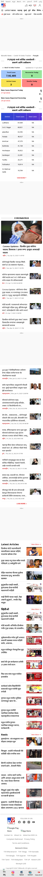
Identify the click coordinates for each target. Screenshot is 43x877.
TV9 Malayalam (17, 859)
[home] (2, 10)
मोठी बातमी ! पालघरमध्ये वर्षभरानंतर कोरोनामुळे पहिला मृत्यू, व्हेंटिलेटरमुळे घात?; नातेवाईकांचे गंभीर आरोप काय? (15, 307)
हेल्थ (3, 283)
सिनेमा (39, 10)
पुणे (29, 10)
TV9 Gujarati (21, 855)
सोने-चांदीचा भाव (17, 14)
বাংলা (24, 2)
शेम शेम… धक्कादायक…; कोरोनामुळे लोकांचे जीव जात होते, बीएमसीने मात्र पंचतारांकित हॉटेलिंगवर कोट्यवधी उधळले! (14, 418)
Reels (4, 734)
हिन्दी (2, 2)
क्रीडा (33, 10)
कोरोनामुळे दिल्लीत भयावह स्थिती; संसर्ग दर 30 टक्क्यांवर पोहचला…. (13, 263)
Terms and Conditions (20, 843)
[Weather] (27, 5)
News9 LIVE (36, 859)
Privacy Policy (29, 839)
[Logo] (3, 5)
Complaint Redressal (15, 839)
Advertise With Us (30, 835)
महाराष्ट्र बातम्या (6, 393)
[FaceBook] (19, 822)
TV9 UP (27, 859)
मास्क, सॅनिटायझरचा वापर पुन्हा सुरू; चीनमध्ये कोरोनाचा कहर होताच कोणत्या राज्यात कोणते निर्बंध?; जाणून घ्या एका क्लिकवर (15, 433)
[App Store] (27, 832)
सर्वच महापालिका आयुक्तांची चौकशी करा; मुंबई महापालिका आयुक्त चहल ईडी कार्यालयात (14, 388)
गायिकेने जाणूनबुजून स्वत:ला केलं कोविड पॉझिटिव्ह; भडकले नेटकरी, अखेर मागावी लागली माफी (13, 463)
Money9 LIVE (21, 863)
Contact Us (8, 835)
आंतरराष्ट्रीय (5, 378)
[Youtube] (33, 822)
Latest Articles (10, 544)
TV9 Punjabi (31, 855)
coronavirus (21, 218)
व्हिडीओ (5, 609)
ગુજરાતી (29, 2)
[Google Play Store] (13, 829)
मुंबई (25, 10)
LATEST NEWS (10, 10)
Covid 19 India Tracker (22, 56)
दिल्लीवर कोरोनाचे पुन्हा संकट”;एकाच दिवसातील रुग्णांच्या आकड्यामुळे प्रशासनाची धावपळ (14, 322)
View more (35, 544)
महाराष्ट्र (19, 10)
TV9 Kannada (33, 852)
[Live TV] (34, 5)
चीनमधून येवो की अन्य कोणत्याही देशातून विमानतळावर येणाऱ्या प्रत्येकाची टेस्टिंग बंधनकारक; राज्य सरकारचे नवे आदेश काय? (13, 493)
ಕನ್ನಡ (13, 2)
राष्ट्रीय (4, 255)
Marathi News (6, 56)
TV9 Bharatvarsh (10, 852)
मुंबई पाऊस (7, 14)
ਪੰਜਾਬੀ (35, 2)
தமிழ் (40, 2)
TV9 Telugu (22, 852)
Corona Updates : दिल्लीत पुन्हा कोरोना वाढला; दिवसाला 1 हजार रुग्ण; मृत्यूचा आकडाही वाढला (21, 249)
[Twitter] (24, 822)
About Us (17, 835)
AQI (30, 5)
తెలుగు (19, 2)
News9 (8, 2)
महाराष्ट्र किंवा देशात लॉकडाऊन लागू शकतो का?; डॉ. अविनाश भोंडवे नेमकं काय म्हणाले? (14, 448)
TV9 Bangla (10, 855)
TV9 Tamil (5, 859)
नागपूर (3, 499)
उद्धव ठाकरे (28, 14)
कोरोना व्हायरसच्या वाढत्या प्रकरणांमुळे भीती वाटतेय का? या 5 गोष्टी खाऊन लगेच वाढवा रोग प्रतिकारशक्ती (15, 277)
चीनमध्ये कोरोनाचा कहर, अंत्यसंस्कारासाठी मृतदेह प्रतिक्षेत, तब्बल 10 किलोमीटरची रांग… (13, 403)
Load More (21, 504)
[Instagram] (29, 822)
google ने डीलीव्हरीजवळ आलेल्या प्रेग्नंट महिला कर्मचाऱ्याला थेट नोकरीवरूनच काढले (14, 373)
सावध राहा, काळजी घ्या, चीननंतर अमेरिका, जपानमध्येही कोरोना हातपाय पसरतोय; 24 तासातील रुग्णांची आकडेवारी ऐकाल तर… (15, 478)
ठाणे (3, 313)
